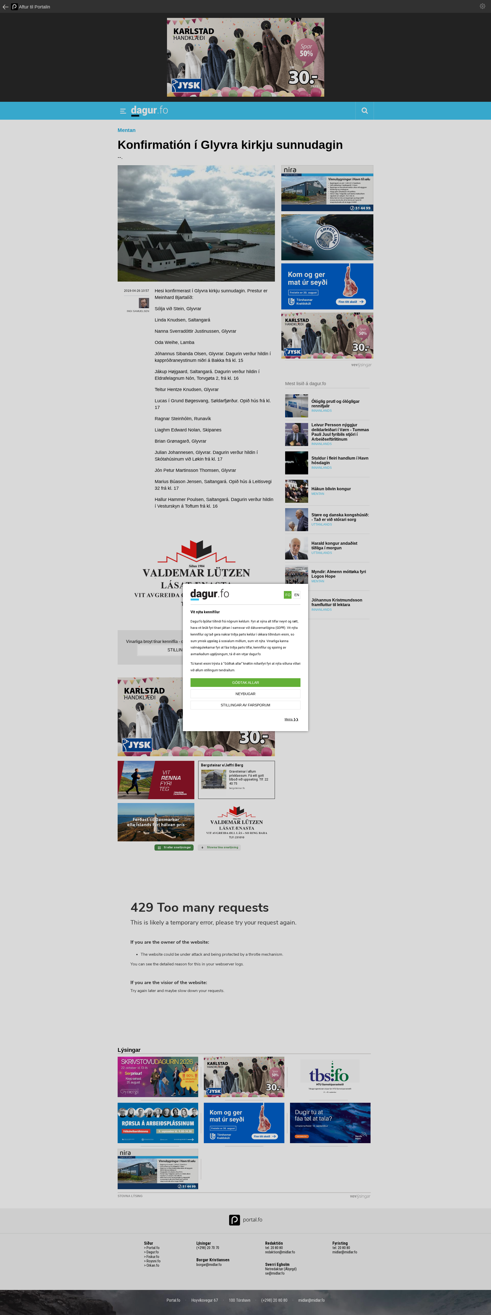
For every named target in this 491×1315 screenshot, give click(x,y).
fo (288, 595)
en (296, 595)
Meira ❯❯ (291, 719)
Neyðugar (245, 694)
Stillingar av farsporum (245, 705)
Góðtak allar (245, 683)
